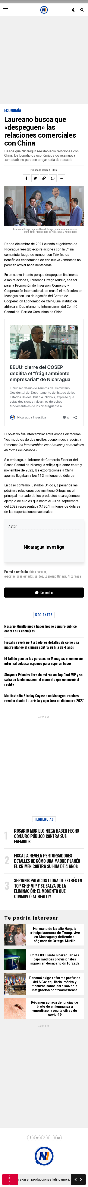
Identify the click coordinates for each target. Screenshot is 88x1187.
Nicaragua (74, 576)
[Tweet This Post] (35, 178)
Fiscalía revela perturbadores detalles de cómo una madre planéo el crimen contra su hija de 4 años (41, 644)
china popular (37, 571)
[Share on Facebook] (26, 178)
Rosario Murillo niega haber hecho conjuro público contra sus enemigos (40, 628)
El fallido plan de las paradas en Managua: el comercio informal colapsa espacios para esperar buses (43, 661)
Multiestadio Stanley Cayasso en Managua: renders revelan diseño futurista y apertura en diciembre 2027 (44, 698)
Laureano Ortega (55, 576)
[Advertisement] (44, 60)
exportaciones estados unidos (23, 576)
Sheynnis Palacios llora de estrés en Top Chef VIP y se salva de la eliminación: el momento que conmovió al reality (43, 679)
